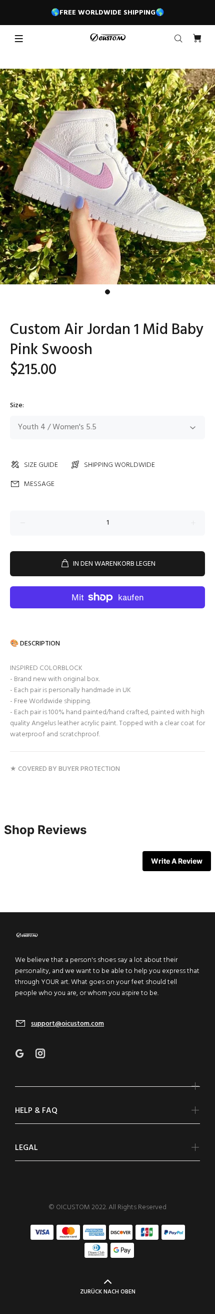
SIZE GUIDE (41, 465)
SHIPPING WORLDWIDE (119, 465)
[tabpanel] (107, 176)
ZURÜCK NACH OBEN (108, 1292)
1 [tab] (107, 291)
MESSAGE (39, 484)
